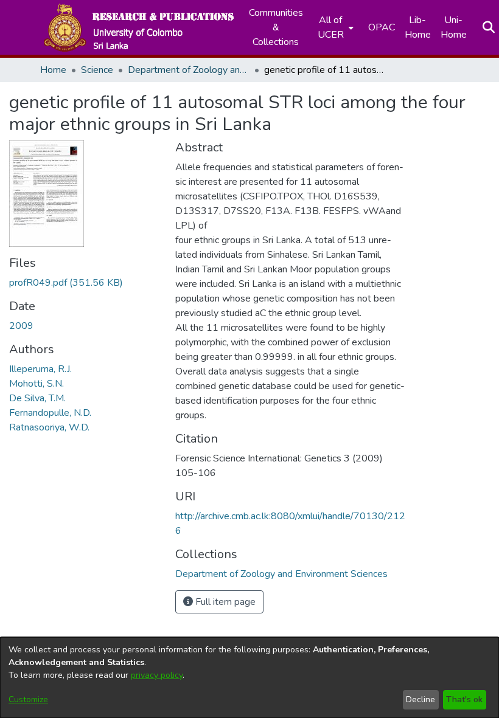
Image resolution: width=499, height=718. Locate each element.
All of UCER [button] (331, 27)
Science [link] (97, 70)
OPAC (381, 27)
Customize (28, 699)
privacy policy (157, 675)
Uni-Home (454, 27)
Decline (420, 699)
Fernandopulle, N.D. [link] (50, 412)
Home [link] (53, 70)
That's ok (464, 699)
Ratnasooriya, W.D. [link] (49, 427)
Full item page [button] (224, 602)
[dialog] (249, 677)
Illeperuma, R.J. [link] (40, 369)
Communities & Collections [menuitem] (276, 27)
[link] (66, 282)
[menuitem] (334, 27)
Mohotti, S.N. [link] (36, 383)
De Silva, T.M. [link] (37, 398)
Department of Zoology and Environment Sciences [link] (189, 70)
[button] (138, 27)
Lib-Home (418, 27)
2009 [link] (21, 326)
